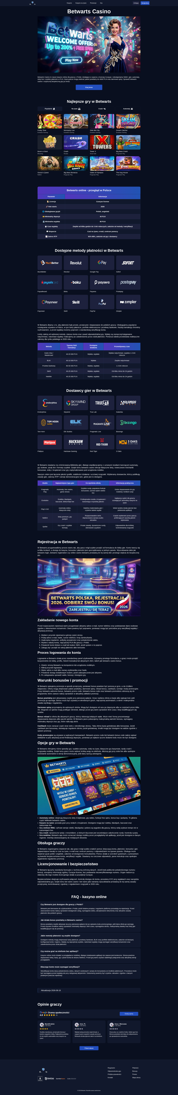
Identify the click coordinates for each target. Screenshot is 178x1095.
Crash (100, 109)
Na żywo (75, 109)
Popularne (48, 109)
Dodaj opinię (129, 1014)
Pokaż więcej (89, 1048)
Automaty (126, 109)
